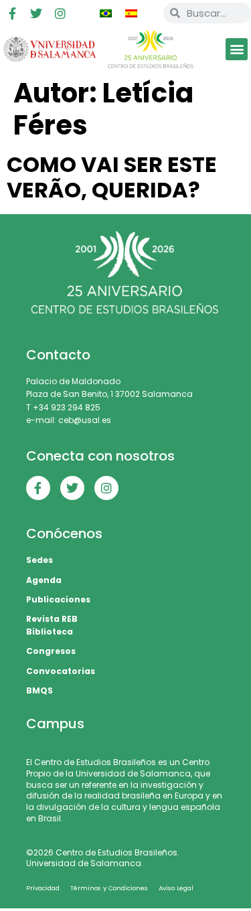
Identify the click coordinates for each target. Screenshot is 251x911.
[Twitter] (36, 13)
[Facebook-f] (12, 13)
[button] (237, 49)
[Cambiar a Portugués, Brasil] (105, 13)
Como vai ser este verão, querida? (112, 177)
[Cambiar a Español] (131, 13)
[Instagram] (60, 13)
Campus (55, 723)
